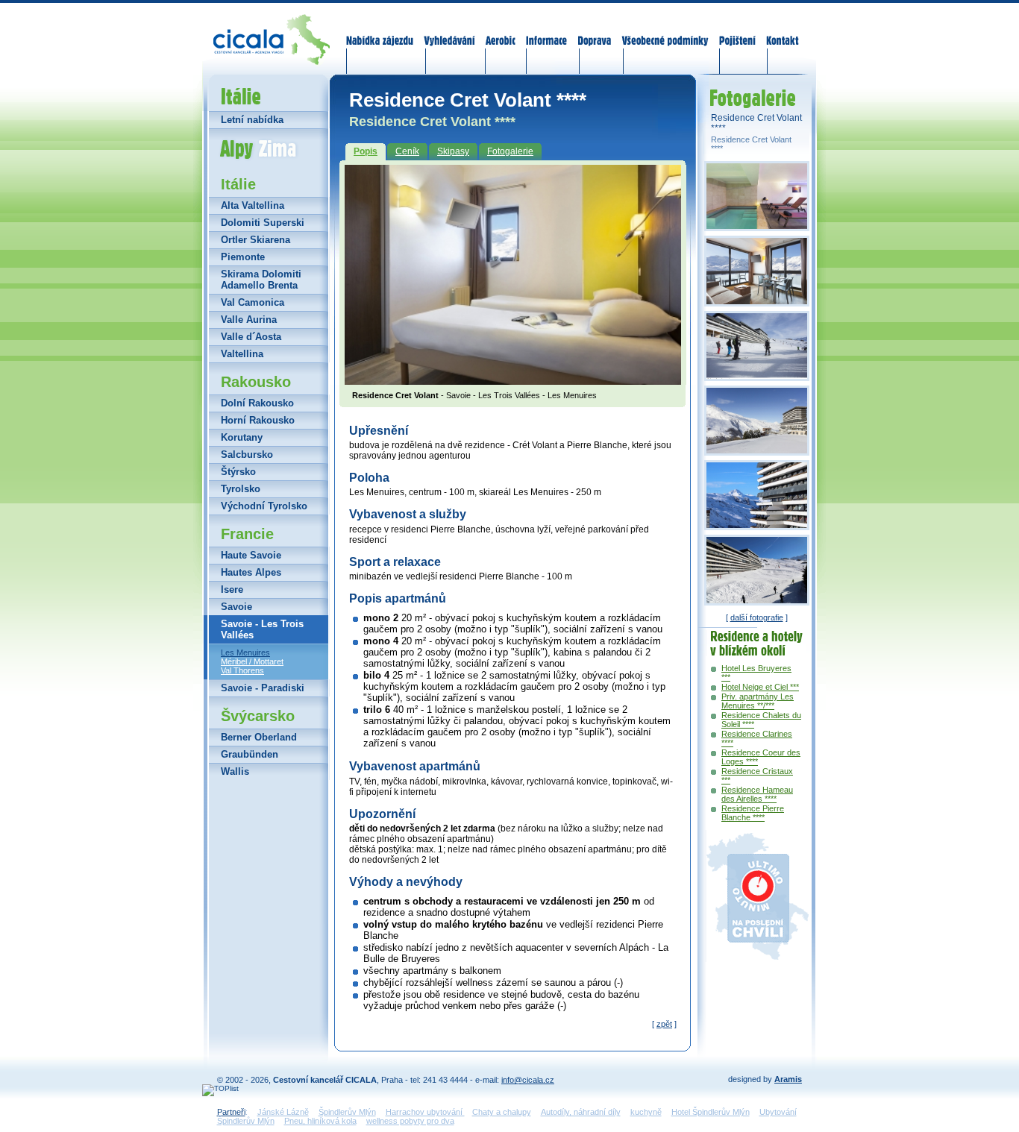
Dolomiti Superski (262, 222)
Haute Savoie (251, 555)
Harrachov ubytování (425, 1111)
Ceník (407, 151)
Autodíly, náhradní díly (581, 1111)
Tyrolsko (240, 488)
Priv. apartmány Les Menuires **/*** (757, 701)
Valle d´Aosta (251, 336)
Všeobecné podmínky (665, 31)
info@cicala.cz (527, 1079)
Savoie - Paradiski (262, 688)
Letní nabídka (252, 119)
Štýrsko (238, 471)
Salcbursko (247, 454)
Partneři (231, 1111)
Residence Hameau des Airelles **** (757, 794)
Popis (365, 151)
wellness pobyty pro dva (410, 1120)
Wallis (235, 771)
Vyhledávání (449, 31)
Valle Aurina (249, 319)
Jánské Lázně (283, 1111)
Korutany (242, 437)
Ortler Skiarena (255, 239)
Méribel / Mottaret (252, 661)
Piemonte (243, 256)
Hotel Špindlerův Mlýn (710, 1111)
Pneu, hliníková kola (320, 1120)
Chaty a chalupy (501, 1111)
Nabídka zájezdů (380, 31)
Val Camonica (252, 302)
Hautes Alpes (251, 572)
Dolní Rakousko (257, 403)
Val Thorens (242, 670)
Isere (232, 589)
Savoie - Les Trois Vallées (262, 629)
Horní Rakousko (258, 420)
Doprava (594, 31)
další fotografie (756, 617)
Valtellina (242, 353)
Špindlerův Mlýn (347, 1111)
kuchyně (646, 1111)
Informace (547, 31)
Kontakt (782, 31)
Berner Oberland (259, 737)
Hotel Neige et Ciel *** (760, 686)
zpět (664, 1023)
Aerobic (500, 31)
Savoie (236, 606)
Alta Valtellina (252, 205)
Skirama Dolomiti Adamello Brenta (261, 279)
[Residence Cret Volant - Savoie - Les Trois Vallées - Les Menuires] (512, 380)
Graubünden (249, 754)
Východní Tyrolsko (264, 506)
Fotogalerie (510, 151)
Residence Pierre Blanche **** (752, 813)
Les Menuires (245, 652)
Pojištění (737, 31)
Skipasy (453, 151)
